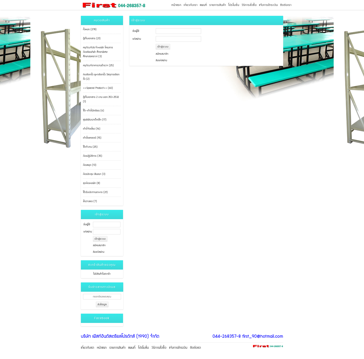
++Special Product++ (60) (98, 88)
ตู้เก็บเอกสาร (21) (91, 38)
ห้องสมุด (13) (89, 165)
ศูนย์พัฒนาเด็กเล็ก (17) (94, 119)
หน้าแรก (176, 5)
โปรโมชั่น (233, 5)
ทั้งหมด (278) (89, 29)
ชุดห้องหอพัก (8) (91, 183)
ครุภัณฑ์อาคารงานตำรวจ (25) (98, 65)
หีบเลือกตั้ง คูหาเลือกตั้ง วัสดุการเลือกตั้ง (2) (101, 76)
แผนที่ (203, 5)
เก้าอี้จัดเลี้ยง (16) (91, 129)
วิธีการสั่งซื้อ (249, 5)
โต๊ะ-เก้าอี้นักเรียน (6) (93, 110)
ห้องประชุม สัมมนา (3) (94, 174)
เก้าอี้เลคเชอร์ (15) (92, 138)
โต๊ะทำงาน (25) (90, 147)
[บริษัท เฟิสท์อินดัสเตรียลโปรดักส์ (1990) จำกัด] (109, 5)
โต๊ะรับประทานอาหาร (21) (95, 192)
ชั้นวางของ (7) (90, 201)
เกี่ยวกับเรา (191, 5)
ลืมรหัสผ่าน (98, 252)
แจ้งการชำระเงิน (268, 5)
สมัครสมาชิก (99, 245)
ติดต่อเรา (286, 5)
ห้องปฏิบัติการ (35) (92, 156)
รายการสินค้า (217, 5)
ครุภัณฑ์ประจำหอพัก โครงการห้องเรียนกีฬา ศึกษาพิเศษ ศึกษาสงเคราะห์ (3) (98, 52)
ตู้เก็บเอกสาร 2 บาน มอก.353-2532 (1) (101, 99)
